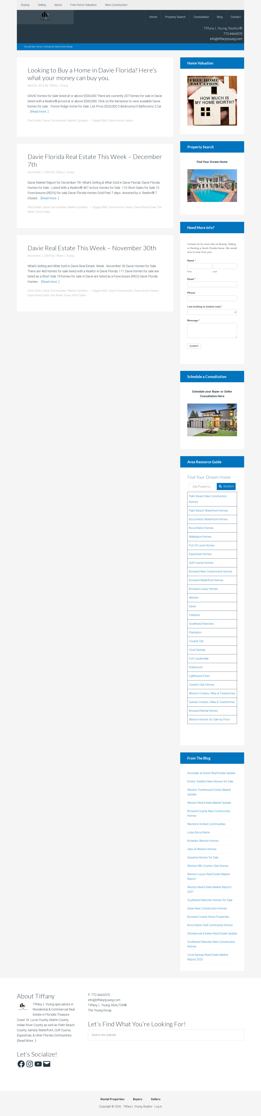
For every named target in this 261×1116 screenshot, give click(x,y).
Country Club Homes (201, 684)
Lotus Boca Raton (198, 832)
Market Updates (78, 120)
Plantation (195, 632)
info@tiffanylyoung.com (226, 39)
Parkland (194, 615)
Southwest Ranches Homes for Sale (209, 900)
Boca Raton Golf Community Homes (210, 925)
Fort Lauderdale (199, 658)
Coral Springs (197, 650)
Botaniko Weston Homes (203, 840)
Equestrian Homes (200, 554)
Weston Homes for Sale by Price (209, 719)
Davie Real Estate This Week (45, 295)
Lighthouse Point (199, 676)
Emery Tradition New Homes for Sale (210, 781)
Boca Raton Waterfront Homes (208, 519)
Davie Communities (55, 120)
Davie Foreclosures (121, 290)
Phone (191, 292)
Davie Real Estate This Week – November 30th (92, 248)
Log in (158, 1106)
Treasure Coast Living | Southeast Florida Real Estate (45, 17)
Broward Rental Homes (203, 710)
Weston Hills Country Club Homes (208, 866)
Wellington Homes (200, 536)
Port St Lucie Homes (202, 545)
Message (193, 320)
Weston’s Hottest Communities (206, 824)
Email (191, 279)
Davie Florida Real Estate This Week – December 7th (95, 160)
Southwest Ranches (201, 623)
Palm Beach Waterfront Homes (208, 510)
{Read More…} (26, 1040)
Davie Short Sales (75, 295)
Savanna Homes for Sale (202, 857)
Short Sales (43, 212)
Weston (194, 597)
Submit (194, 346)
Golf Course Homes (201, 562)
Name (191, 260)
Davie (192, 606)
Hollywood (195, 667)
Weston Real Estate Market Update (209, 802)
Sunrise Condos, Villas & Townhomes (212, 702)
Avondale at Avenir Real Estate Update (211, 773)
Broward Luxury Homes (203, 589)
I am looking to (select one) (204, 306)
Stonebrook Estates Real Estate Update (212, 933)
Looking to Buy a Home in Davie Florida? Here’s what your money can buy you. (92, 74)
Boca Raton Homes (201, 528)
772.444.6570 (233, 34)
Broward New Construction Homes (210, 571)
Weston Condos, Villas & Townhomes (212, 693)
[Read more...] (39, 111)
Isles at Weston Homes (201, 849)
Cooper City (196, 641)
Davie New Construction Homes (207, 908)
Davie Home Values (121, 120)
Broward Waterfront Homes (206, 580)
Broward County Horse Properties (208, 916)
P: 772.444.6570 (99, 995)
